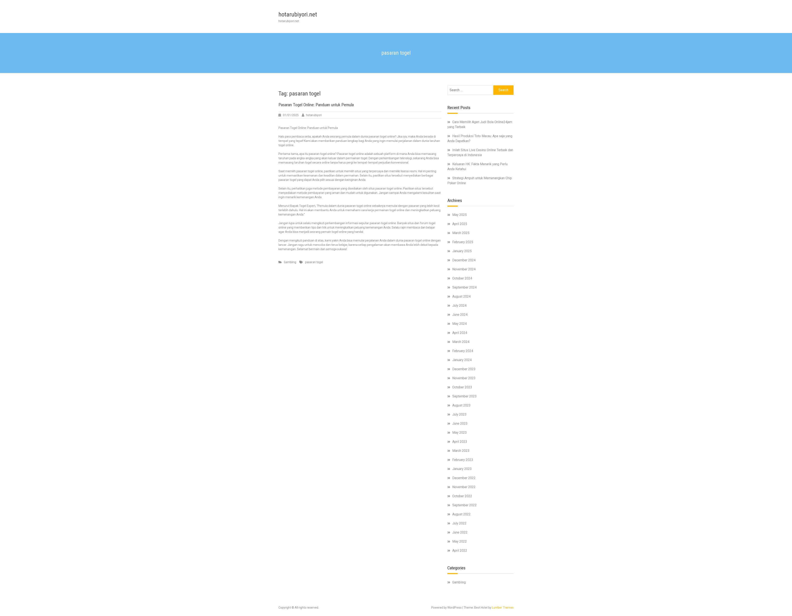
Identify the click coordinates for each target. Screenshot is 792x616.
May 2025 (459, 215)
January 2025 (462, 251)
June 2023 (460, 423)
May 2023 (459, 433)
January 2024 (462, 360)
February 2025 (462, 242)
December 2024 (464, 260)
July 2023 (459, 414)
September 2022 (464, 505)
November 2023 (464, 378)
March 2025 (460, 233)
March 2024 (460, 342)
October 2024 (462, 278)
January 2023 (462, 469)
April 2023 (459, 442)
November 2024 (464, 269)
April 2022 (459, 550)
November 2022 (464, 487)
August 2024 (461, 296)
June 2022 (460, 532)
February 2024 (462, 351)
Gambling (290, 262)
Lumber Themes (503, 607)
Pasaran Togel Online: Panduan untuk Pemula (316, 104)
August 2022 (461, 514)
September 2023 (464, 396)
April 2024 (459, 333)
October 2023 (462, 387)
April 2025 (459, 224)
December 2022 (464, 478)
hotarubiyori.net (297, 14)
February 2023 (462, 460)
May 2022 (459, 541)
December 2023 (464, 369)
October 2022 (462, 496)
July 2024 (459, 305)
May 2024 (459, 324)
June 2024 (460, 315)
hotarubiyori (314, 115)
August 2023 (461, 405)
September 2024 (464, 287)
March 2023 (460, 451)
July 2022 (459, 523)
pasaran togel (314, 262)
